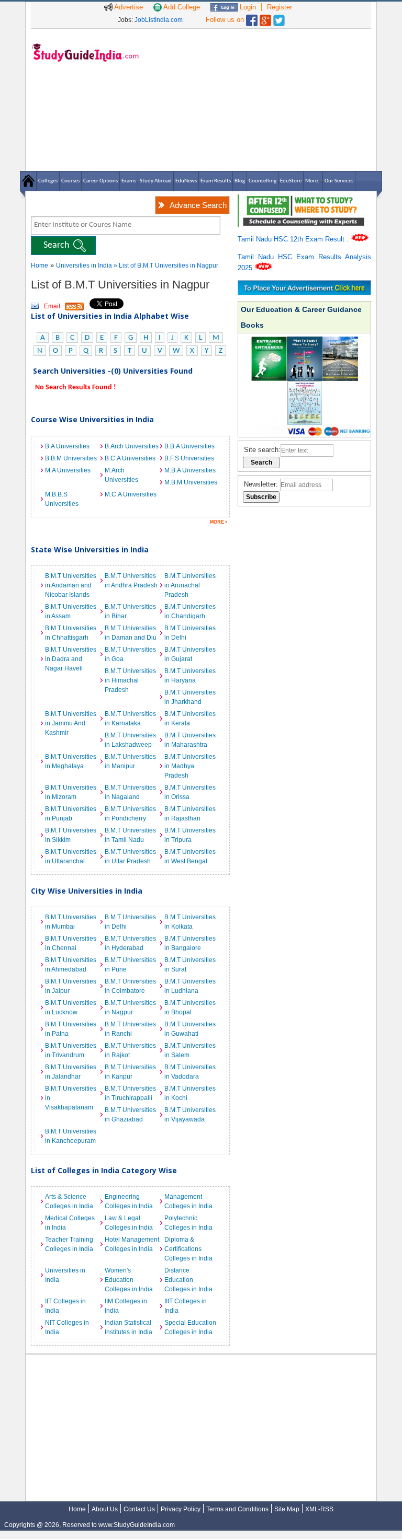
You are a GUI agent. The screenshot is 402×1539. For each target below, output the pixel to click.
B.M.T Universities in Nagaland (130, 792)
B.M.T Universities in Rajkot (130, 1050)
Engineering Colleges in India (129, 1201)
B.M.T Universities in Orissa (190, 792)
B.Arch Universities (132, 446)
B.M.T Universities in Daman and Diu (131, 632)
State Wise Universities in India (90, 549)
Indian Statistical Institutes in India (128, 1327)
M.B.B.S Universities (62, 499)
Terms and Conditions (237, 1509)
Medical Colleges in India (70, 1222)
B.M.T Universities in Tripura (190, 835)
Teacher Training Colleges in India (69, 1244)
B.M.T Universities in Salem (190, 1050)
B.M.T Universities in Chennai (70, 943)
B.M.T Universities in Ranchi (130, 1029)
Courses (70, 181)
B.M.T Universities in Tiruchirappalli (130, 1093)
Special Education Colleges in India (190, 1327)
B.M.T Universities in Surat (190, 964)
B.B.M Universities (71, 458)
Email (52, 306)
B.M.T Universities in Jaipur (70, 986)
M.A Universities (68, 470)
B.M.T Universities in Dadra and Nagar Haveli (70, 659)
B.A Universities (67, 446)
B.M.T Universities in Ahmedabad (70, 964)
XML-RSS (319, 1509)
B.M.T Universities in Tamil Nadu (130, 835)
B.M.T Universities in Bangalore (190, 943)
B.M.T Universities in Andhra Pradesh (131, 580)
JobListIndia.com (159, 20)
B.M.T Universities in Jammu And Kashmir (70, 723)
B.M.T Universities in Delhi (190, 632)
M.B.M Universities (190, 482)
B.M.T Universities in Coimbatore (130, 986)
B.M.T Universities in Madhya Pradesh (190, 766)
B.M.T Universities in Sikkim (70, 835)
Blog (239, 181)
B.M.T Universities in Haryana (190, 675)
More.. (313, 181)
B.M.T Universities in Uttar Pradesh (130, 856)
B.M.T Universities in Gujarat (190, 654)
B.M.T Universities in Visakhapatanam (70, 1098)
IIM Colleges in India (126, 1306)
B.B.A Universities (189, 446)
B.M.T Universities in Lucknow (70, 1007)
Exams (128, 181)
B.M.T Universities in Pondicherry (130, 813)
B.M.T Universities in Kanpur (130, 1071)
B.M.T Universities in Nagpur (130, 1007)
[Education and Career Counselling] (304, 200)
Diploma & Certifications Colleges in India (188, 1249)
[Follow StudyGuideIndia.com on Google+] (265, 18)
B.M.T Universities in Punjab (70, 813)
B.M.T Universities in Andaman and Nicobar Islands (70, 585)
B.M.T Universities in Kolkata (190, 921)
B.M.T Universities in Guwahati (190, 1029)
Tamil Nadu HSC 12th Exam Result (292, 239)
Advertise (128, 7)
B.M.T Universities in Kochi (190, 1093)
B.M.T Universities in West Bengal (190, 856)
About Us (105, 1509)
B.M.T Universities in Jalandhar (70, 1071)
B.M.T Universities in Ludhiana (190, 986)
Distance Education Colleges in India (188, 1280)
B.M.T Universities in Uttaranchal (70, 856)
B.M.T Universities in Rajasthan (190, 813)
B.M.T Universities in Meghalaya (70, 761)
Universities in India (85, 265)
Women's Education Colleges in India (129, 1280)
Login (247, 7)
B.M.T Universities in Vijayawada (190, 1114)
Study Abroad (156, 181)
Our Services (339, 181)
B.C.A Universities (130, 458)
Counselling (262, 181)
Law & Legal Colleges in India (129, 1222)
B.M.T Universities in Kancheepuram (70, 1136)
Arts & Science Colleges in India (69, 1201)
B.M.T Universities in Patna (70, 1029)
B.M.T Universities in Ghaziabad (130, 1114)
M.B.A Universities (190, 470)
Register (279, 7)
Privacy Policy (180, 1509)
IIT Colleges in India (65, 1306)
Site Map (286, 1509)
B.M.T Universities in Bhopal (190, 1007)
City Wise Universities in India (86, 891)
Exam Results (215, 181)
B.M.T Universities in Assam (70, 611)
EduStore (291, 181)
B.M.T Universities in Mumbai (70, 921)
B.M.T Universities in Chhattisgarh (70, 632)
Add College (181, 7)
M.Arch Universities (121, 475)
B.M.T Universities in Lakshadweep (130, 740)
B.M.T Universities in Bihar (130, 611)
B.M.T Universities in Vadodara (190, 1071)
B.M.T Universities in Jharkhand (190, 697)
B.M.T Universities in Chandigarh (190, 611)
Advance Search (198, 205)
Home (39, 265)
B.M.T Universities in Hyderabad (130, 943)
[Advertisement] (258, 99)
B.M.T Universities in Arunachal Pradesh (190, 585)
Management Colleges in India (188, 1201)
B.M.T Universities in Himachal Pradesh (130, 680)
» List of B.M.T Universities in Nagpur (166, 265)
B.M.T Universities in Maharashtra (190, 740)
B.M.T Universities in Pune (130, 964)
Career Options (100, 181)
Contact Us (139, 1509)
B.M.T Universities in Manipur (130, 761)
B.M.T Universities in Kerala (190, 718)
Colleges (48, 181)
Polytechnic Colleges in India (188, 1222)
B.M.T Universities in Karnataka (130, 718)
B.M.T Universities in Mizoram (70, 792)
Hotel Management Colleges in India (132, 1244)
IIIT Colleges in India (185, 1306)
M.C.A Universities (131, 494)
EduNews (186, 181)
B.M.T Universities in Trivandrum (70, 1050)
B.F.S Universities (189, 458)
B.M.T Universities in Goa (130, 654)
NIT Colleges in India (67, 1327)
